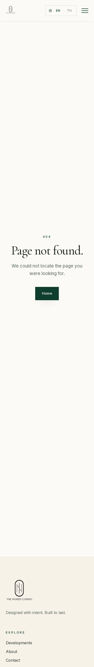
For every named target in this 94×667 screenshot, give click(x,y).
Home (47, 293)
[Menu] (85, 11)
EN (58, 10)
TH (69, 10)
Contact (13, 660)
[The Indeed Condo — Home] (10, 10)
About (11, 651)
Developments (19, 642)
